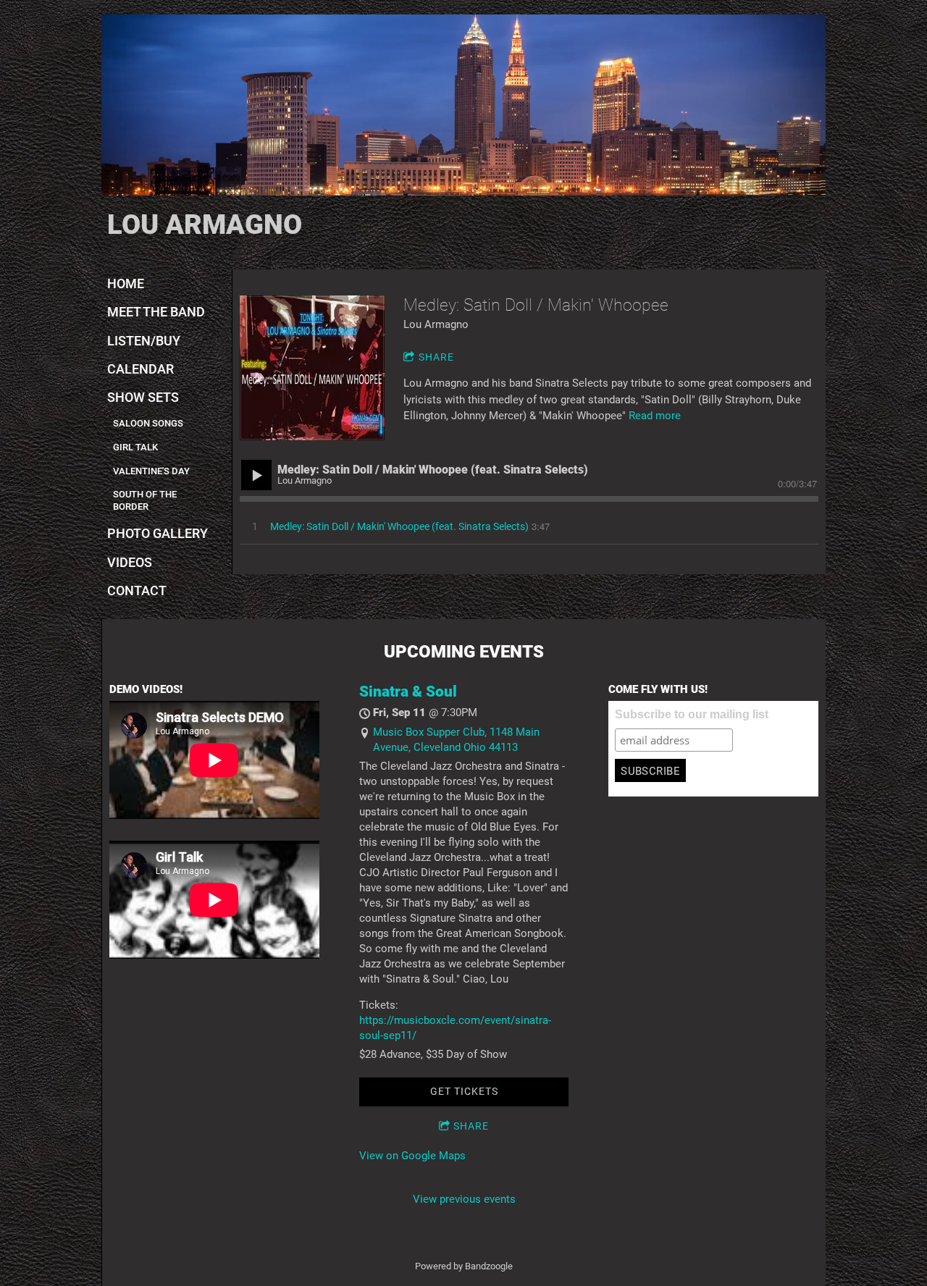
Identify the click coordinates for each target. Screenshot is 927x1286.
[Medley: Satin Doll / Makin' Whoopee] (312, 367)
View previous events (464, 1199)
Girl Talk (135, 447)
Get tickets (464, 1091)
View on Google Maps (412, 1155)
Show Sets (143, 397)
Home (125, 283)
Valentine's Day (151, 471)
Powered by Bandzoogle (464, 1266)
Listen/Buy (143, 340)
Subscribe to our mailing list (691, 714)
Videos (129, 562)
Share (436, 357)
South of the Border (145, 500)
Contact (137, 590)
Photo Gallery (157, 533)
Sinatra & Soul (408, 691)
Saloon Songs (148, 423)
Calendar (140, 369)
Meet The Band (156, 311)
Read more (655, 415)
